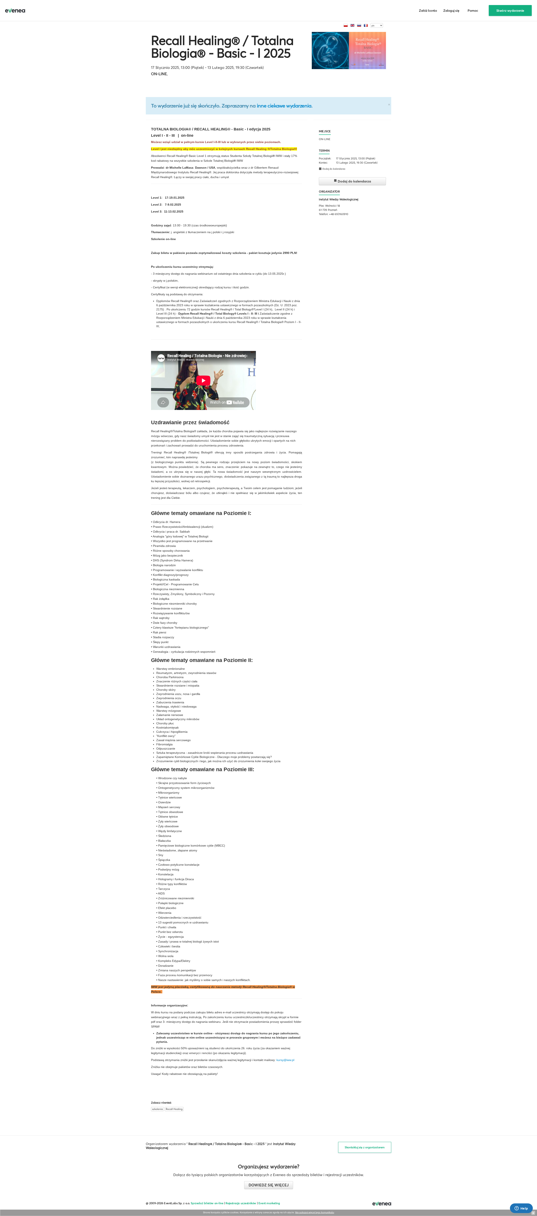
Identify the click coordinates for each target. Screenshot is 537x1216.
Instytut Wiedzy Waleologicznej (338, 199)
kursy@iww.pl (285, 1060)
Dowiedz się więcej (269, 1185)
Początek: (325, 158)
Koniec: (323, 162)
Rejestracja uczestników (240, 1203)
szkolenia (157, 1109)
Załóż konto (428, 10)
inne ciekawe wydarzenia (284, 105)
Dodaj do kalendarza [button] (333, 168)
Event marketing (269, 1203)
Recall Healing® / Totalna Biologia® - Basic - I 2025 (222, 47)
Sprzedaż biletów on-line (207, 1203)
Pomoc (473, 10)
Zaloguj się (451, 10)
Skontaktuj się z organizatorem (365, 1147)
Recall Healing (174, 1109)
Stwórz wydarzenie (510, 10)
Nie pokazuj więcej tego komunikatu (314, 1212)
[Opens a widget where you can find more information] (521, 1208)
